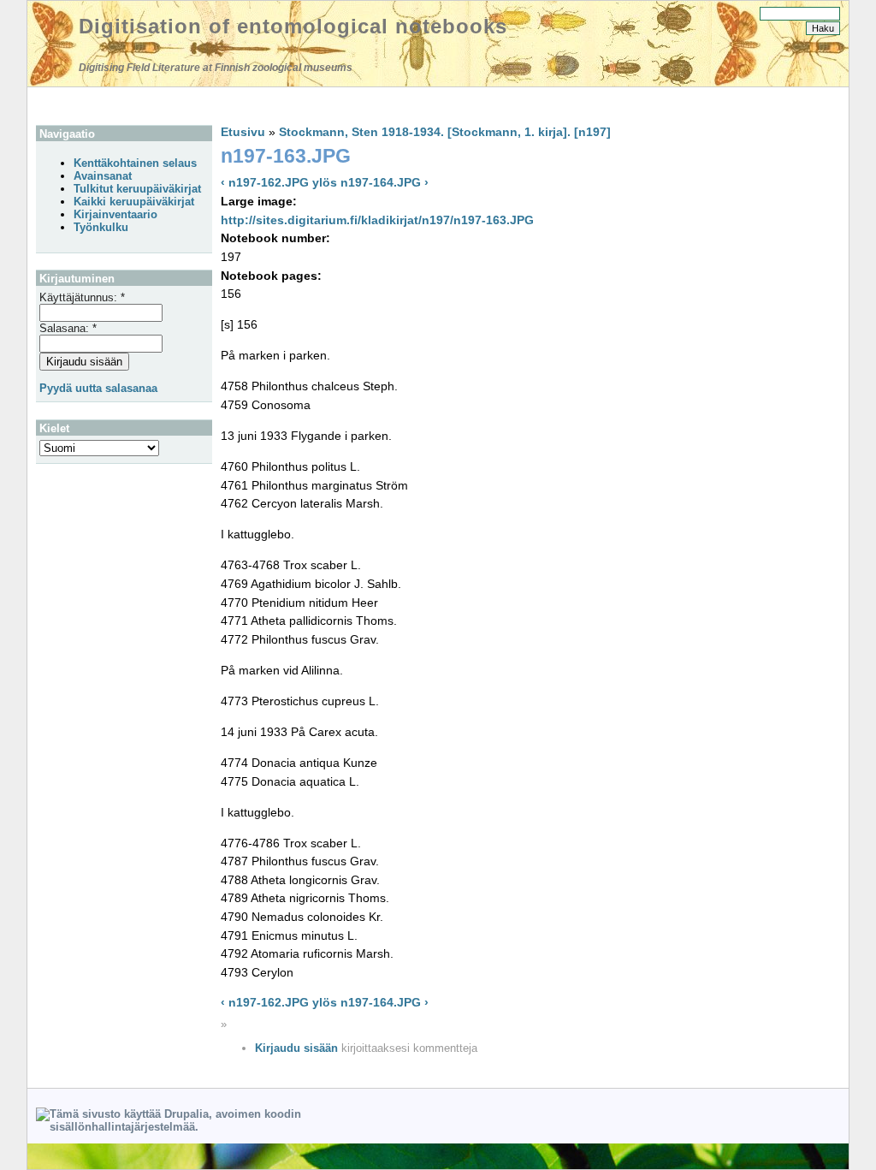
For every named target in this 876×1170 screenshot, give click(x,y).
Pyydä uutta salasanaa (98, 388)
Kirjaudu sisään (296, 1048)
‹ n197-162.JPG (265, 182)
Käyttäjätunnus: (82, 297)
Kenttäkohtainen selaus (135, 163)
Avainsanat (103, 175)
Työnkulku (101, 227)
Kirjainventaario (115, 214)
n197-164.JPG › (384, 182)
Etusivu (243, 132)
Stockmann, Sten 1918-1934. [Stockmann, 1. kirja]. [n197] (445, 132)
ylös (324, 182)
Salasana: (68, 328)
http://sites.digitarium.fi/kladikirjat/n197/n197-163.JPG (377, 220)
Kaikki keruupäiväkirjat (134, 201)
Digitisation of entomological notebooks (293, 26)
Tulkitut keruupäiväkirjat (137, 188)
